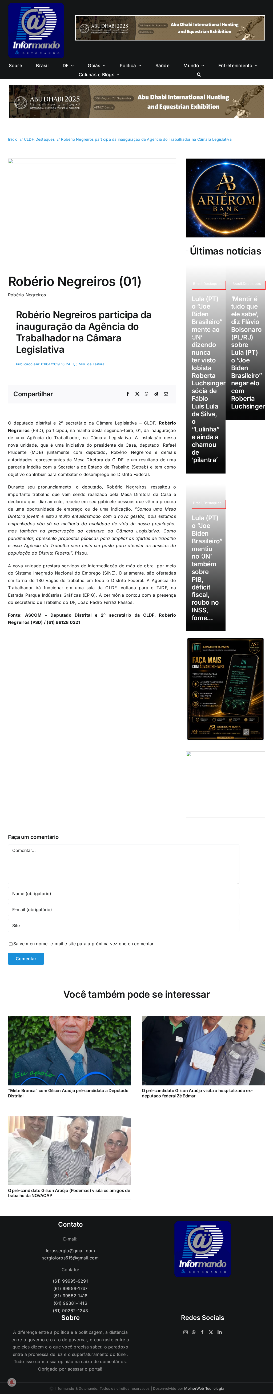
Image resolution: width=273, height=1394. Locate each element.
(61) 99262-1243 (70, 1310)
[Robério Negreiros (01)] (92, 160)
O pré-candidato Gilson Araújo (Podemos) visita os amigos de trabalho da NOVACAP (69, 1193)
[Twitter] (211, 1332)
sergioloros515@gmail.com (70, 1257)
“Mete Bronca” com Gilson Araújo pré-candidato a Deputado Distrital (68, 1093)
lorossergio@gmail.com (70, 1250)
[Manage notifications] (11, 1382)
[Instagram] (185, 1332)
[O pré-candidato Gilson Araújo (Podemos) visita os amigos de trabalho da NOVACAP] (69, 1119)
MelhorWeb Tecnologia (204, 1388)
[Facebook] (128, 394)
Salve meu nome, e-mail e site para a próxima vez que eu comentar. (84, 943)
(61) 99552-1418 (70, 1295)
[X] (137, 394)
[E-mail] (166, 394)
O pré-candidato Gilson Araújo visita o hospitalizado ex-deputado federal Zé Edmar (197, 1093)
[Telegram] (156, 394)
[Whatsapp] (194, 1332)
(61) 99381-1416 (70, 1303)
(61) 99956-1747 (70, 1288)
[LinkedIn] (220, 1332)
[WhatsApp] (146, 394)
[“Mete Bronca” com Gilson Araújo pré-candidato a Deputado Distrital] (69, 1019)
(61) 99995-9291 (70, 1281)
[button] (199, 74)
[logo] (36, 4)
